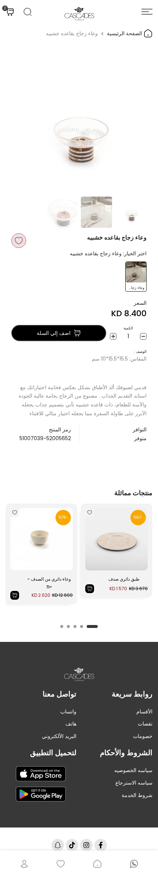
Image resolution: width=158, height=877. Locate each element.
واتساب (68, 711)
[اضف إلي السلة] (89, 588)
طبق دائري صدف (124, 579)
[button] (18, 240)
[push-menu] (146, 11)
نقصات (145, 723)
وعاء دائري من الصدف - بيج (49, 582)
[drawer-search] (27, 11)
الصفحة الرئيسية (125, 33)
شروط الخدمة (137, 795)
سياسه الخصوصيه (133, 770)
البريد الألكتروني (59, 736)
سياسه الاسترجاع (133, 782)
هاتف (70, 723)
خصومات (142, 736)
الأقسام (144, 711)
